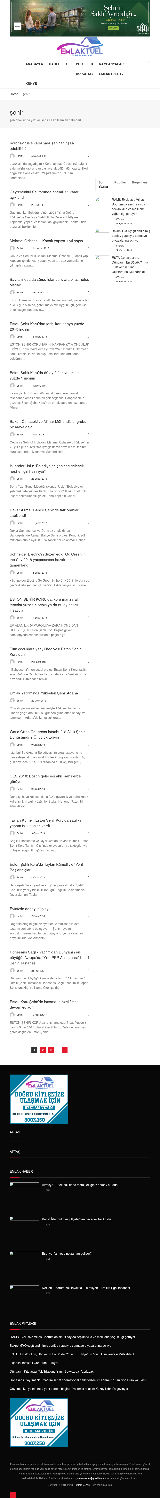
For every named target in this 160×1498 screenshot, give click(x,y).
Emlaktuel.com (82, 1484)
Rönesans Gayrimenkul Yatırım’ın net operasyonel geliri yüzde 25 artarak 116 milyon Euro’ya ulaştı (78, 1380)
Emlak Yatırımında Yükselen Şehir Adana (44, 692)
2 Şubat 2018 (38, 661)
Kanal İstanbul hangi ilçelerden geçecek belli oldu (76, 1219)
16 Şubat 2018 (39, 523)
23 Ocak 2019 (38, 204)
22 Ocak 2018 (38, 700)
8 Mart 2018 (37, 434)
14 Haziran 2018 (40, 248)
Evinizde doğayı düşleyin (31, 908)
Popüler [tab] (120, 182)
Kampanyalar (111, 64)
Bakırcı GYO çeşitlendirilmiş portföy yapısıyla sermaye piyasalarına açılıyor (131, 236)
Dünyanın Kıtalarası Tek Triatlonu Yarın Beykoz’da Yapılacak (51, 1371)
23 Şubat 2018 (39, 478)
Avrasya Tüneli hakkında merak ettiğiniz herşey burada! (80, 1184)
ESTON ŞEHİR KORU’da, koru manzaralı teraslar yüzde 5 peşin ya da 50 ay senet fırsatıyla (44, 604)
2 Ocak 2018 (38, 916)
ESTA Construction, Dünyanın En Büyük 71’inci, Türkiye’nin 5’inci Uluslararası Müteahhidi (131, 264)
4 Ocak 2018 (38, 877)
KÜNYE (31, 83)
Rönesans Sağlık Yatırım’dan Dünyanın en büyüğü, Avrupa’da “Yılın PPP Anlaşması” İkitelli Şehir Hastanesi (49, 957)
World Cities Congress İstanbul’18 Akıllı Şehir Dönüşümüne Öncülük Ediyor (47, 734)
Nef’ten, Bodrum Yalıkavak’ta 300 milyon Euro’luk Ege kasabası (86, 1287)
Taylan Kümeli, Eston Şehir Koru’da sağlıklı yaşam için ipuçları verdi (45, 822)
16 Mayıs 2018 (39, 336)
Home (14, 94)
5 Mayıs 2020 (38, 155)
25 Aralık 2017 (39, 970)
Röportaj (84, 73)
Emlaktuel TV (111, 73)
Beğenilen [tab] (139, 182)
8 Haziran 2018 (39, 292)
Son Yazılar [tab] (103, 184)
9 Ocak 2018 (38, 744)
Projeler (84, 64)
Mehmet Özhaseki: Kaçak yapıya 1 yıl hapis (46, 240)
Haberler (58, 64)
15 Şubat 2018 (39, 572)
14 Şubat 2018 (39, 617)
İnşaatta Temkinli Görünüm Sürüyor (34, 1362)
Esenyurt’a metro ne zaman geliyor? (67, 1253)
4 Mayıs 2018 (38, 385)
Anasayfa (34, 64)
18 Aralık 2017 (39, 1014)
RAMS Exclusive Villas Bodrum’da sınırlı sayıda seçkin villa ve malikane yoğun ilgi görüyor (128, 206)
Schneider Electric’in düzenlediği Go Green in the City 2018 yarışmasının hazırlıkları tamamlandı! (48, 559)
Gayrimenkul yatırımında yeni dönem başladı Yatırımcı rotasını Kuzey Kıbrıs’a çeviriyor (69, 1388)
